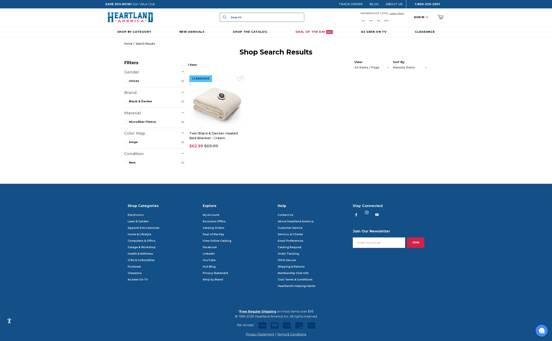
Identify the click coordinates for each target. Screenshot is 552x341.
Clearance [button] (200, 78)
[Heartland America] (130, 17)
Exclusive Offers (214, 221)
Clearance (135, 273)
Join (415, 242)
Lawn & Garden (138, 221)
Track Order (351, 4)
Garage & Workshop (142, 247)
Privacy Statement (215, 273)
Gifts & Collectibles (141, 260)
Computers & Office (141, 240)
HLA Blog (209, 266)
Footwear (134, 266)
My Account (211, 214)
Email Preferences (290, 240)
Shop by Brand (213, 279)
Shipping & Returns (291, 266)
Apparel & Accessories (143, 227)
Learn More (397, 13)
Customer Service (290, 227)
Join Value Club (143, 4)
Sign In (419, 17)
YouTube (209, 260)
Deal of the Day (213, 234)
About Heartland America (296, 221)
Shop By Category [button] (134, 31)
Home (128, 43)
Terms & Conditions (291, 334)
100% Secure (287, 260)
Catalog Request (289, 247)
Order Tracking (288, 253)
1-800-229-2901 (427, 4)
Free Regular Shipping (258, 311)
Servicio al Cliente (290, 234)
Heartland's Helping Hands (296, 286)
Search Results (145, 43)
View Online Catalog (217, 240)
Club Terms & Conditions (295, 279)
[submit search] (224, 17)
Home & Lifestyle (139, 234)
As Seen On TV (138, 279)
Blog (374, 4)
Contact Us (285, 214)
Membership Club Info (293, 273)
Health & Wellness (140, 253)
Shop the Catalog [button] (250, 31)
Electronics (136, 214)
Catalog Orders (213, 227)
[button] (216, 146)
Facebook (210, 247)
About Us (394, 4)
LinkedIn (209, 253)
